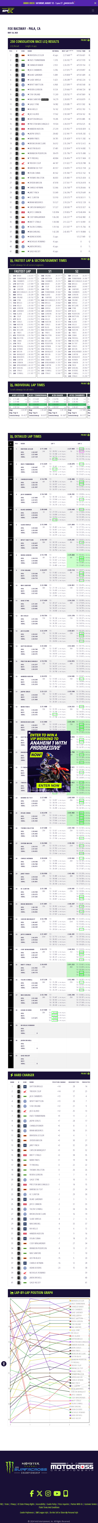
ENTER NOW (49, 785)
